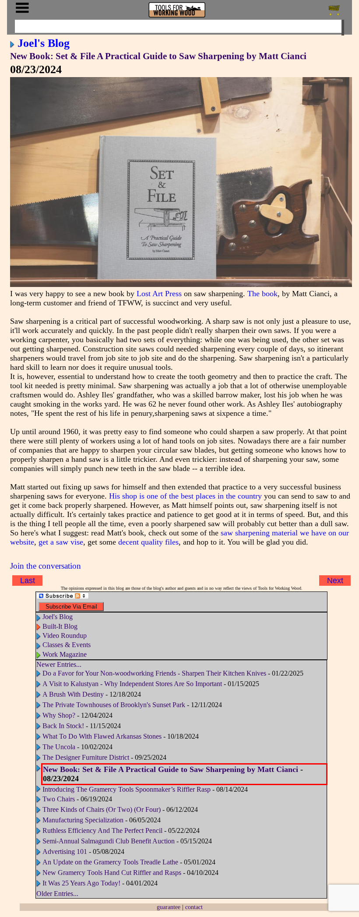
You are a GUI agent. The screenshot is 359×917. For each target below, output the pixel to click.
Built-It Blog (59, 626)
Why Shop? (58, 715)
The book (262, 293)
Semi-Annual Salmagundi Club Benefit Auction (108, 841)
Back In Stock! (63, 725)
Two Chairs (58, 799)
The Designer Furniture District (85, 757)
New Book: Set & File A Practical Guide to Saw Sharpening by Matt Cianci (158, 56)
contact (194, 906)
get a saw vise (61, 542)
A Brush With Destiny (73, 694)
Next (335, 580)
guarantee (168, 906)
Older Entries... (57, 893)
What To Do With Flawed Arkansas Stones (102, 736)
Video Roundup (64, 635)
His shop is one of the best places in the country (185, 496)
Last (27, 580)
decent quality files (148, 542)
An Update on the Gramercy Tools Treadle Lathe (110, 862)
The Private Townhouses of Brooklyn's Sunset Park (114, 704)
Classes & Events (66, 644)
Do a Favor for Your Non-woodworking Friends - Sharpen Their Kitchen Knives (154, 673)
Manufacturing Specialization (82, 820)
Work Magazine (64, 654)
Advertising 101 (65, 851)
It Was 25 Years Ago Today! (81, 883)
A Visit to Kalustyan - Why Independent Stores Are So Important (133, 683)
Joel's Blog (44, 43)
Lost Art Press (159, 293)
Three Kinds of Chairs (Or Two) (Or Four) (101, 809)
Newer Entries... (58, 664)
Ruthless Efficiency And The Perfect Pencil (102, 830)
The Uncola (58, 747)
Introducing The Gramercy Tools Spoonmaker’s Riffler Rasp (126, 789)
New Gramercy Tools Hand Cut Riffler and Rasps (111, 872)
